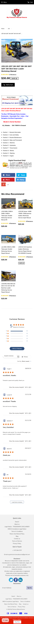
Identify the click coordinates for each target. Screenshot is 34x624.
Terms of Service (17, 541)
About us (17, 524)
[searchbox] (10, 355)
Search (17, 522)
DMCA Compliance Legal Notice (17, 529)
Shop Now (17, 622)
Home (2, 28)
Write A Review (17, 348)
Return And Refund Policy (17, 534)
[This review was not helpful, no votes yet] (29, 387)
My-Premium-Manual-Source (17, 609)
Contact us (17, 538)
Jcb (9, 28)
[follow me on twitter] (11, 581)
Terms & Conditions (17, 531)
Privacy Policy (17, 543)
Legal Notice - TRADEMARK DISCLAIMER (17, 526)
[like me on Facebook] (16, 581)
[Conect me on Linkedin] (20, 581)
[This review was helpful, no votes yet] (26, 387)
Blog (17, 536)
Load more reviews (17, 502)
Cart (31, 2)
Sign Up (29, 588)
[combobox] (24, 361)
